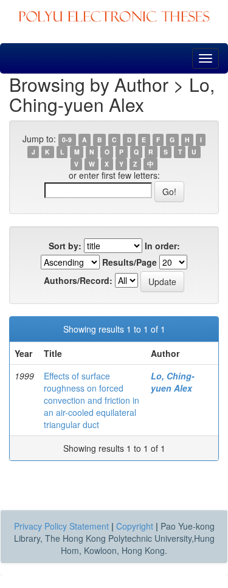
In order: (162, 246)
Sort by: (65, 246)
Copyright (134, 526)
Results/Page (129, 262)
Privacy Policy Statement (61, 526)
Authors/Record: (78, 280)
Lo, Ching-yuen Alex (173, 382)
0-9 (67, 139)
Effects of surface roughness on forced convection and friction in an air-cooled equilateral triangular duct (91, 400)
